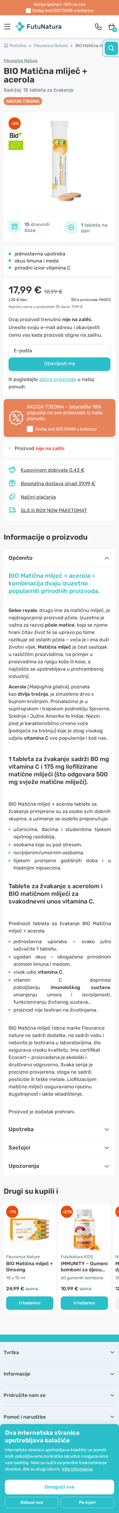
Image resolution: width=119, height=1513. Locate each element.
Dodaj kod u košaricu (62, 10)
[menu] (9, 26)
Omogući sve (59, 1487)
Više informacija (77, 1469)
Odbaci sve (31, 1502)
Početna (18, 45)
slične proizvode (57, 379)
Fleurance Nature (51, 45)
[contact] (98, 26)
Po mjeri (87, 1502)
